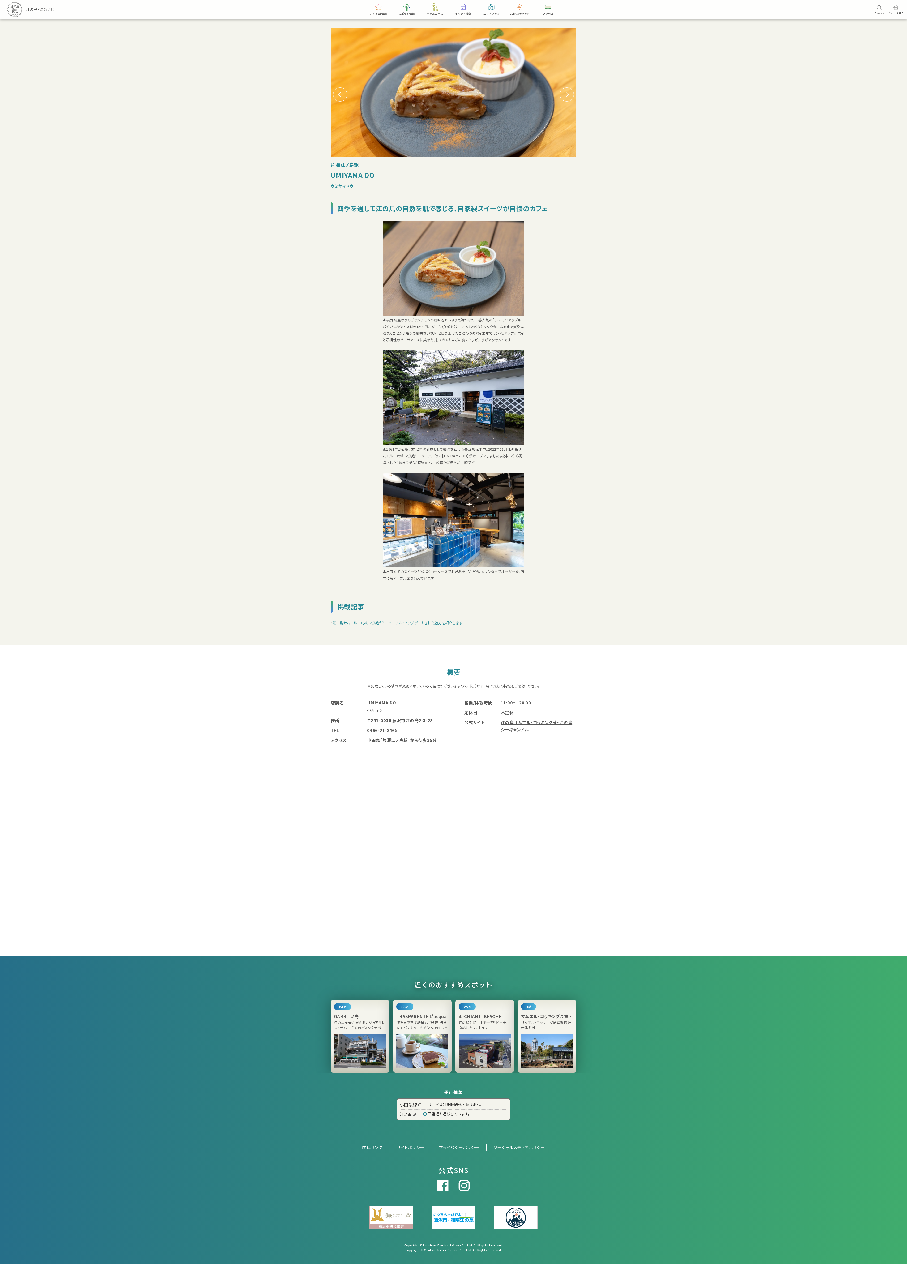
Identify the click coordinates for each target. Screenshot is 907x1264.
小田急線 (408, 1104)
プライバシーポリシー (459, 1147)
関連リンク (372, 1147)
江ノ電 (406, 1114)
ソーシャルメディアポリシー (519, 1147)
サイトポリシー (410, 1147)
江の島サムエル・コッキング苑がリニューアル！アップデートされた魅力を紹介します (397, 622)
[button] (567, 94)
